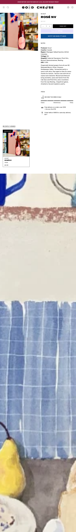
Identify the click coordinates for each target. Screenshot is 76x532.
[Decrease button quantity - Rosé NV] (43, 26)
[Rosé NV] (16, 143)
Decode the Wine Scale (52, 97)
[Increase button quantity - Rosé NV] (49, 26)
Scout (43, 14)
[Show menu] (4, 7)
